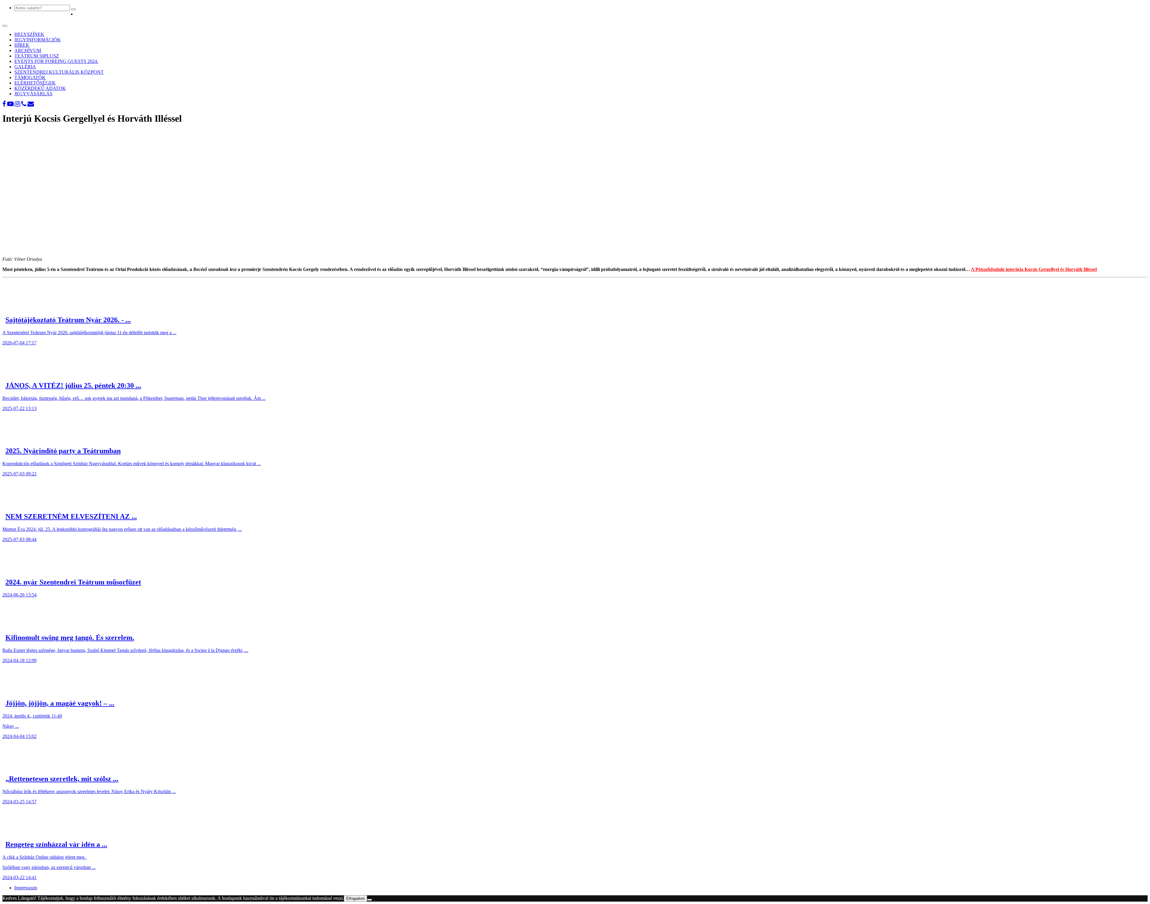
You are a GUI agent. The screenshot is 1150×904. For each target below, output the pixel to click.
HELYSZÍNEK (29, 34)
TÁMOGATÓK (30, 77)
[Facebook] (4, 103)
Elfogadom (355, 898)
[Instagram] (18, 103)
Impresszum (25, 887)
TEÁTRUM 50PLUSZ (36, 55)
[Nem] (369, 900)
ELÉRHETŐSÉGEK (35, 82)
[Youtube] (11, 103)
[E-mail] (31, 103)
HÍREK (21, 45)
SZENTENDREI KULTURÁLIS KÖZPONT (59, 72)
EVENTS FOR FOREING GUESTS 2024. (56, 61)
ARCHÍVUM (27, 50)
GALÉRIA (25, 66)
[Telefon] (24, 103)
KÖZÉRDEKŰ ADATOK (40, 88)
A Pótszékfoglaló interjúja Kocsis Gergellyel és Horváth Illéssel (1034, 269)
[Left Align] (73, 9)
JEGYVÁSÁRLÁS (33, 93)
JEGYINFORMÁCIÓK (37, 39)
